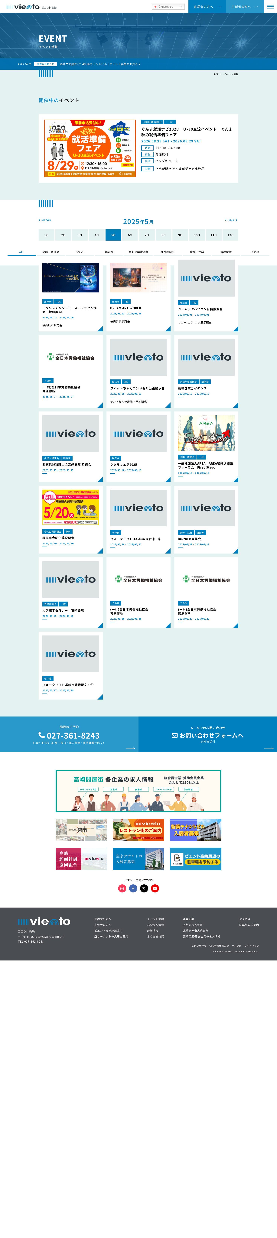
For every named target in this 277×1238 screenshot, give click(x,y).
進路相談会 (168, 252)
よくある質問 (155, 936)
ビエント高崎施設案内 (108, 930)
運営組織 (188, 919)
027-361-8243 (34, 941)
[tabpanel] (138, 148)
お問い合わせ (199, 945)
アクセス (244, 919)
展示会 (109, 252)
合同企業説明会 (138, 252)
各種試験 (226, 252)
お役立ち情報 (155, 925)
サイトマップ (251, 945)
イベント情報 (231, 74)
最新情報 (152, 930)
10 (196, 235)
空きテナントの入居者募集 (111, 936)
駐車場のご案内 (249, 925)
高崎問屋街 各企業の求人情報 (201, 936)
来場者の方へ (203, 6)
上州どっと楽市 (193, 925)
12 (229, 235)
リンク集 (237, 945)
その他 (255, 252)
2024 (45, 220)
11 (212, 235)
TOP (216, 74)
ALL (21, 252)
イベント (80, 252)
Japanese (165, 6)
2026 (228, 220)
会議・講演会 (50, 252)
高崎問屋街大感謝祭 (195, 930)
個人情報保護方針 (219, 945)
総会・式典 (197, 252)
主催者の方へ (241, 6)
